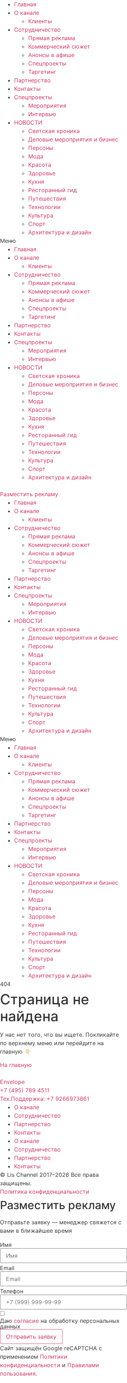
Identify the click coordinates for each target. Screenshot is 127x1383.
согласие (26, 1320)
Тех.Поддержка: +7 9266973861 (44, 1098)
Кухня (36, 181)
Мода (35, 156)
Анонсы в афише (51, 54)
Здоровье (41, 173)
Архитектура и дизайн (59, 232)
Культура (40, 215)
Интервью (42, 114)
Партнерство (32, 80)
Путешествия (47, 198)
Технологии (44, 206)
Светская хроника (54, 130)
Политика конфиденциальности (44, 1191)
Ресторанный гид (52, 190)
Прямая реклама (51, 38)
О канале (26, 12)
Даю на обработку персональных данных (60, 1323)
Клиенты (40, 21)
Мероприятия (47, 105)
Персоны (40, 147)
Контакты (27, 88)
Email (7, 1268)
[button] (63, 240)
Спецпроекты (33, 97)
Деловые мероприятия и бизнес (73, 139)
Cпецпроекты (47, 63)
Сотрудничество (37, 29)
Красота (39, 164)
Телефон (11, 1291)
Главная (25, 4)
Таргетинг (42, 71)
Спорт (37, 223)
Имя (6, 1245)
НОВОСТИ (28, 122)
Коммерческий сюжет (59, 46)
